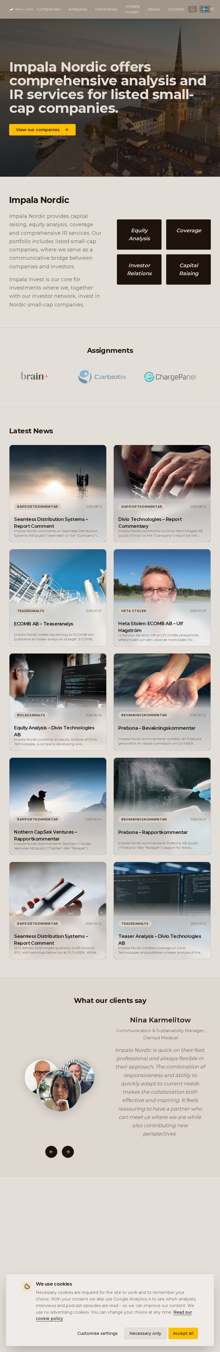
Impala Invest (132, 9)
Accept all (183, 1333)
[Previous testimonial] (51, 1152)
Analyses (77, 9)
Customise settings (97, 1333)
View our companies (38, 129)
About (154, 9)
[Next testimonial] (68, 1152)
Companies (48, 9)
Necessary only (145, 1333)
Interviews (106, 9)
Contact (176, 9)
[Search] (192, 9)
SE (210, 9)
